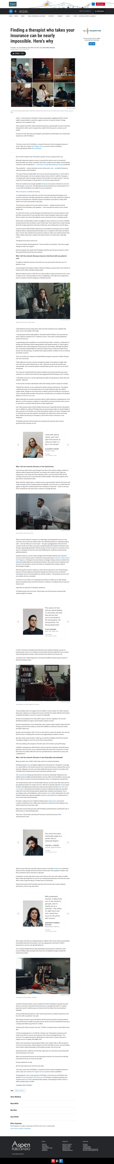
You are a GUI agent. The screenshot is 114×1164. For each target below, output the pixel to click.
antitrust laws (53, 801)
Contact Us (44, 1149)
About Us (44, 1144)
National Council (66, 1149)
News (23, 16)
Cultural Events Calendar (87, 16)
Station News (45, 1146)
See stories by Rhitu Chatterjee (20, 1128)
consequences (23, 191)
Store (75, 16)
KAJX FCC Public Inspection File (90, 1149)
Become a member (67, 1144)
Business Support (67, 1146)
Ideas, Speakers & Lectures (36, 16)
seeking (26, 186)
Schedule (85, 1144)
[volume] (15, 11)
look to (49, 793)
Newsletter (44, 1150)
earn (17, 767)
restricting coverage (42, 164)
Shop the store (66, 1148)
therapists (44, 184)
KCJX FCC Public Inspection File (90, 1150)
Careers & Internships (47, 1148)
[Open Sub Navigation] (19, 16)
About (68, 16)
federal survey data (29, 395)
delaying (54, 164)
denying (61, 164)
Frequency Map (87, 1146)
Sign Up (91, 44)
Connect (60, 16)
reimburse (57, 868)
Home (10, 16)
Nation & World (20, 1090)
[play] (11, 11)
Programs (85, 1145)
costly (51, 168)
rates (28, 765)
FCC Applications (87, 1148)
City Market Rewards (68, 1150)
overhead (21, 775)
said (22, 401)
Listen (16, 16)
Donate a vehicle (67, 1145)
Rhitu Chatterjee (50, 47)
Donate (101, 4)
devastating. (36, 191)
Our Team (44, 1145)
